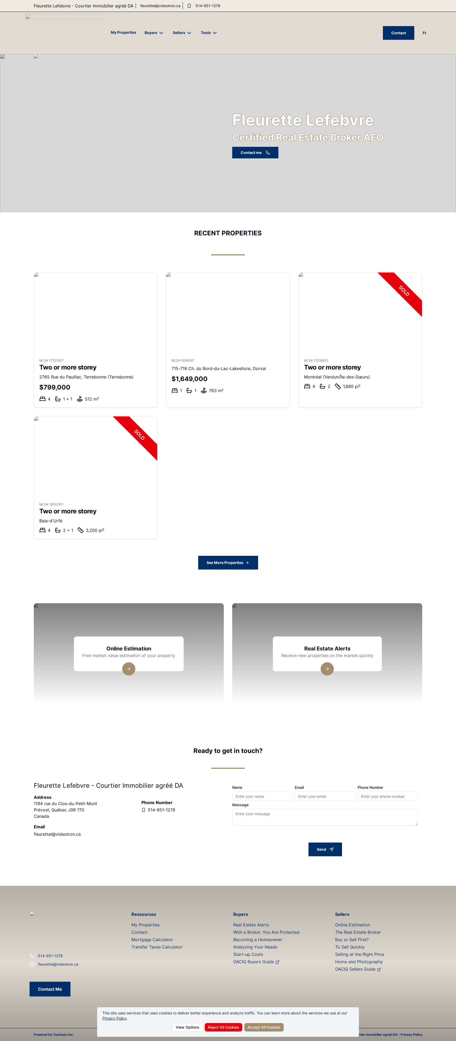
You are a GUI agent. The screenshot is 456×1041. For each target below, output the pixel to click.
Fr (424, 33)
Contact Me (50, 989)
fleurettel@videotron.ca (160, 5)
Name (237, 787)
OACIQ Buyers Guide (254, 961)
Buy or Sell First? (352, 939)
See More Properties (225, 562)
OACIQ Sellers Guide (356, 969)
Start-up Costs (248, 954)
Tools (206, 32)
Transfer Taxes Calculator (157, 947)
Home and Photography (359, 961)
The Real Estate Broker (358, 932)
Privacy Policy (114, 1018)
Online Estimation (352, 924)
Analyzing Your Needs (255, 947)
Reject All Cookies (223, 1027)
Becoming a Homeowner (257, 939)
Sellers (179, 32)
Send (321, 849)
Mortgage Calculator (152, 939)
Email (299, 787)
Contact (398, 33)
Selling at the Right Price (359, 954)
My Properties (123, 32)
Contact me (251, 152)
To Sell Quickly (350, 947)
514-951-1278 (208, 5)
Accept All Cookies (264, 1027)
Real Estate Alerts (251, 924)
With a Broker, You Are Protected (266, 932)
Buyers (151, 32)
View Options (187, 1027)
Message (240, 805)
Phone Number (370, 787)
